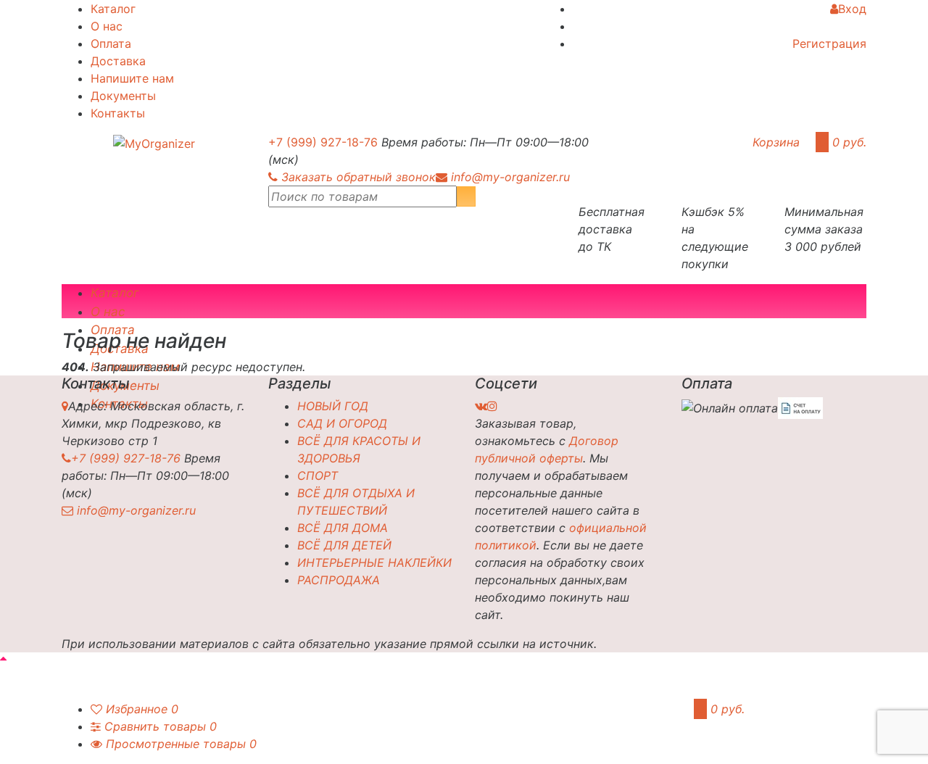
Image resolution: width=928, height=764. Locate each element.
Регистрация (829, 43)
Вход (852, 8)
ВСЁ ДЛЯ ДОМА (342, 527)
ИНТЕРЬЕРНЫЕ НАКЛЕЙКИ (374, 562)
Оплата (111, 43)
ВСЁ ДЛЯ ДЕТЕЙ (344, 545)
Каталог (113, 8)
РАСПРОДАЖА (338, 580)
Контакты (118, 113)
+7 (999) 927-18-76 (323, 142)
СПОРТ (317, 475)
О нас (107, 26)
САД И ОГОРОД (342, 423)
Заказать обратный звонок (358, 177)
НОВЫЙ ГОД (332, 406)
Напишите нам (132, 78)
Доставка (118, 61)
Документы (123, 95)
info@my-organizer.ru (510, 177)
